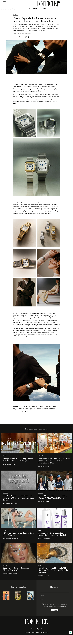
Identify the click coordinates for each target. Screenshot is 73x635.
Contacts (27, 632)
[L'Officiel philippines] (48, 4)
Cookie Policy (44, 632)
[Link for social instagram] (38, 629)
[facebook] (17, 37)
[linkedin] (21, 37)
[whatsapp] (26, 37)
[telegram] (28, 37)
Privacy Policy (62, 606)
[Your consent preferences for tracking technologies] (70, 632)
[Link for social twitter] (32, 629)
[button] (58, 372)
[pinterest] (19, 37)
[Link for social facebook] (35, 629)
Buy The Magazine (34, 8)
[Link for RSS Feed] (41, 629)
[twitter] (24, 37)
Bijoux (15, 15)
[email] (14, 37)
